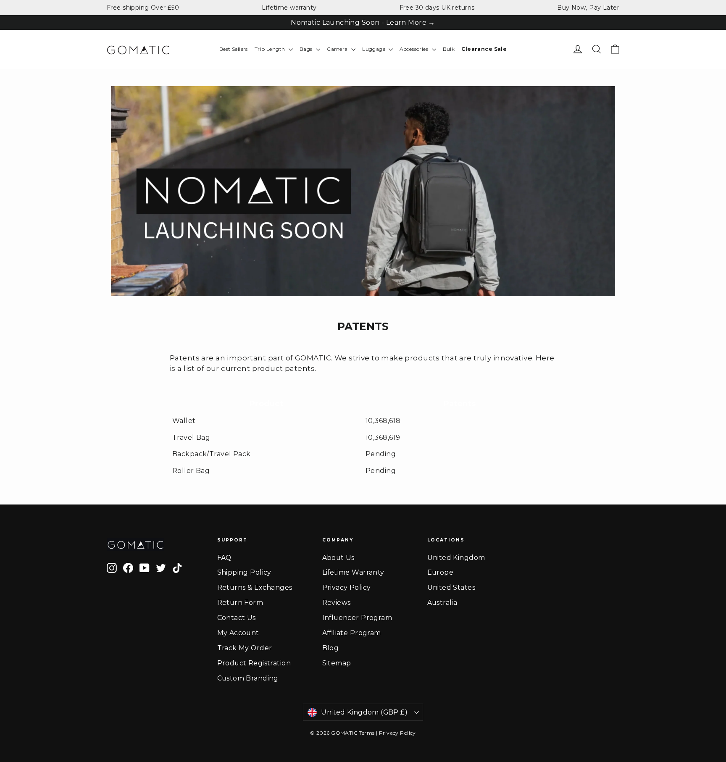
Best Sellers (233, 49)
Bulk (449, 49)
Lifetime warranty (289, 7)
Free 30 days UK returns (437, 7)
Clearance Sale (484, 49)
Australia (442, 603)
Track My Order (244, 648)
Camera (338, 49)
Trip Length (271, 49)
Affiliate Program (351, 633)
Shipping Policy (244, 572)
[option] (363, 191)
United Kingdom (456, 558)
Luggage (374, 49)
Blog (330, 648)
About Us (338, 558)
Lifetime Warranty (353, 572)
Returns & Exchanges (254, 587)
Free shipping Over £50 (143, 7)
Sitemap (336, 663)
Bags (307, 49)
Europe (440, 572)
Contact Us (236, 618)
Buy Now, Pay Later (588, 7)
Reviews (336, 603)
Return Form (240, 603)
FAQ (224, 558)
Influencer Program (357, 618)
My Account (238, 633)
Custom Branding (248, 678)
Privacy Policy (346, 587)
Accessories (414, 49)
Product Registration (254, 663)
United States (451, 587)
